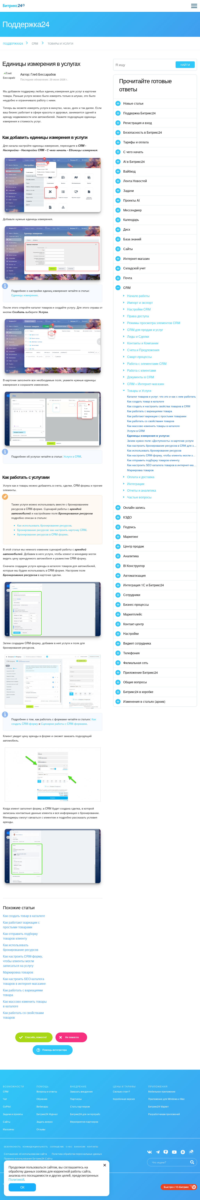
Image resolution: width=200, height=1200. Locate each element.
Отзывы (41, 1129)
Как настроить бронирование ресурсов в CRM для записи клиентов (162, 445)
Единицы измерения (24, 295)
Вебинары (42, 1106)
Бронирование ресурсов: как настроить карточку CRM (51, 530)
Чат (5, 1098)
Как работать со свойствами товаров (23, 1015)
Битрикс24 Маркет (158, 1106)
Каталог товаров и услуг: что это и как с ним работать (161, 396)
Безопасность (12, 1146)
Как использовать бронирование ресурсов (44, 525)
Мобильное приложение (161, 1091)
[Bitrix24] (14, 6)
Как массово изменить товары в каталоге (25, 1003)
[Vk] (149, 1151)
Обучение (42, 1098)
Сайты (6, 1121)
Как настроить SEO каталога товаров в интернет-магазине (24, 981)
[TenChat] (165, 1151)
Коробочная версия (124, 1098)
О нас (69, 1146)
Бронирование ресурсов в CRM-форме (42, 534)
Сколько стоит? (121, 1091)
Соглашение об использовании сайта (25, 1153)
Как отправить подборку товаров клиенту (20, 936)
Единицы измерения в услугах (148, 435)
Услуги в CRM (72, 456)
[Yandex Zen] (183, 1151)
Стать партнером (80, 1106)
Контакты (92, 1146)
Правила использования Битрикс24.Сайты (28, 1158)
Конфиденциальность (35, 1146)
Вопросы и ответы (47, 1091)
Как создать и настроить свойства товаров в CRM (158, 406)
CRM (5, 1091)
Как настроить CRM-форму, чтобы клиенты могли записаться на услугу (23, 961)
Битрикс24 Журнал (47, 1114)
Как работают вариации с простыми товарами (21, 924)
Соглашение (57, 1146)
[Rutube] (191, 1151)
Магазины (8, 1129)
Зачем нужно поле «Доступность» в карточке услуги (160, 440)
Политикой (16, 1179)
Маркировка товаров (18, 972)
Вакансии (79, 1146)
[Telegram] (158, 1151)
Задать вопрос (45, 1121)
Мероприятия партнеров (84, 1121)
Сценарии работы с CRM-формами (64, 724)
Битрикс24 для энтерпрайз (85, 1114)
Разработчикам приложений (164, 1114)
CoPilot (7, 1106)
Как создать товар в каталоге (24, 915)
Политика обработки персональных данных (77, 1153)
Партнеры (76, 1098)
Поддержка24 (13, 43)
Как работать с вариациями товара (23, 992)
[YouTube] (174, 1151)
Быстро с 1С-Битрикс (176, 1187)
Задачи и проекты (13, 1114)
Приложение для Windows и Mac (166, 1098)
